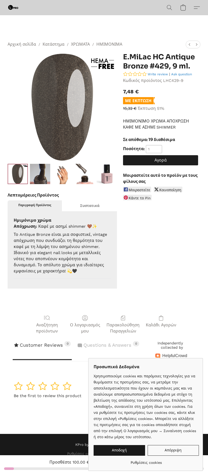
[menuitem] (189, 44)
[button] (13, 8)
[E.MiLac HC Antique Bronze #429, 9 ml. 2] (62, 174)
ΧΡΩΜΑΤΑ (80, 44)
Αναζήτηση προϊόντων (47, 328)
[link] (146, 461)
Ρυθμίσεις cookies (82, 454)
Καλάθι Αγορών (161, 325)
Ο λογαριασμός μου (85, 328)
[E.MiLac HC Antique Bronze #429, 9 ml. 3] (85, 174)
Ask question (181, 74)
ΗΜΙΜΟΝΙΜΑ (109, 44)
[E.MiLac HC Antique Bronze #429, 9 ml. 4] (107, 174)
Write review (158, 74)
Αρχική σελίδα (22, 44)
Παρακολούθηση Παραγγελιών (123, 328)
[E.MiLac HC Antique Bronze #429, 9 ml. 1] (40, 174)
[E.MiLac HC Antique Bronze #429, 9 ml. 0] (18, 174)
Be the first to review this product (47, 395)
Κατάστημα (53, 44)
